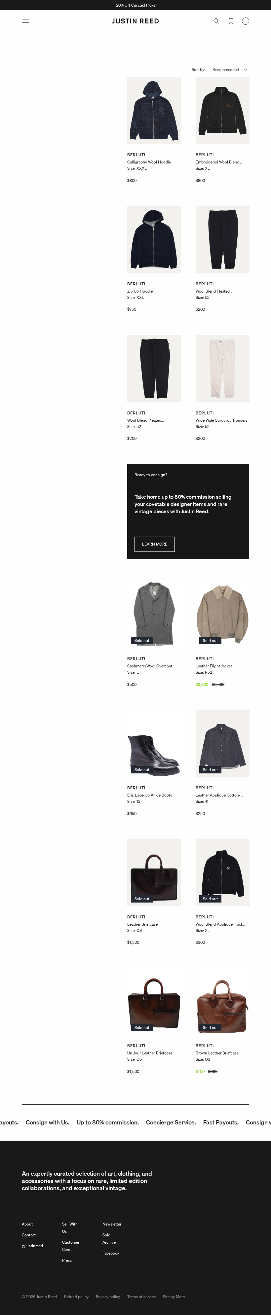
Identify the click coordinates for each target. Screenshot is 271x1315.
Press (67, 1260)
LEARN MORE (154, 544)
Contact (29, 1235)
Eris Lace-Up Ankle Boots (149, 795)
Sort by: (198, 69)
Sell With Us (70, 1227)
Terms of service (141, 1297)
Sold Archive (109, 1238)
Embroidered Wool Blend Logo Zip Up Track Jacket (218, 162)
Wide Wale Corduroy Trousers (222, 420)
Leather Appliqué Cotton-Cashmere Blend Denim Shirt (221, 795)
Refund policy (76, 1297)
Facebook (110, 1253)
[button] (25, 21)
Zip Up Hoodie (140, 291)
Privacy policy (108, 1297)
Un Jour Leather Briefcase (149, 1053)
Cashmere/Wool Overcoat (149, 666)
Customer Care (70, 1246)
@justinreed (32, 1246)
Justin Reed (46, 1297)
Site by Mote (174, 1297)
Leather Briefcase (142, 924)
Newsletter (111, 1224)
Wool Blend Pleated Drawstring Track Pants (216, 291)
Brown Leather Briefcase (217, 1053)
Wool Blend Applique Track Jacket (219, 924)
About (27, 1224)
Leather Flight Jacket (214, 666)
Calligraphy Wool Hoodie (149, 162)
